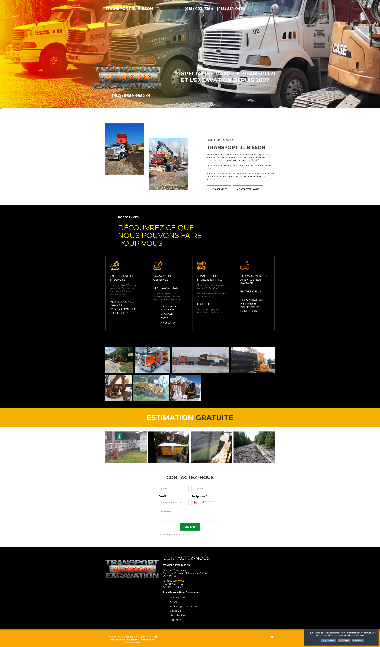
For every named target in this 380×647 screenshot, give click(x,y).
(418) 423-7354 (199, 8)
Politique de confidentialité (139, 641)
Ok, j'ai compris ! (328, 640)
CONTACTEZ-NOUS (248, 189)
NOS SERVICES (219, 189)
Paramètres (357, 640)
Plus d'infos (344, 640)
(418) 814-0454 (231, 8)
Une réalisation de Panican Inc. (133, 638)
